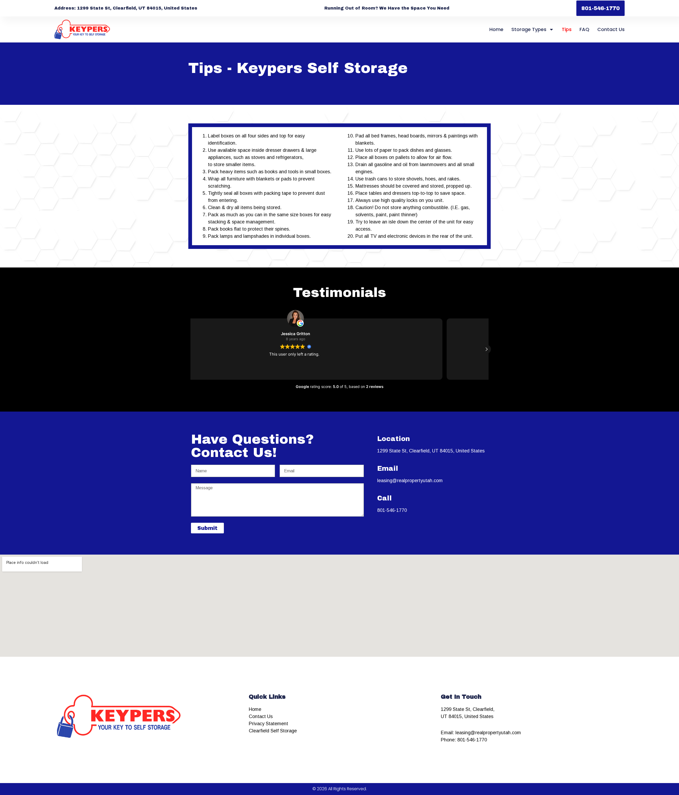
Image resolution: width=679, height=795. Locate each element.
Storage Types (528, 29)
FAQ (584, 29)
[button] (486, 349)
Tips (567, 29)
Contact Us (611, 29)
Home (496, 29)
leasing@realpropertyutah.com (410, 480)
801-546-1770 (392, 510)
